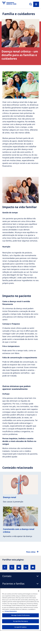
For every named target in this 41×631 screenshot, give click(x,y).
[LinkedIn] (25, 567)
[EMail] (32, 567)
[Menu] (36, 4)
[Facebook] (4, 567)
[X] (11, 567)
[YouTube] (18, 567)
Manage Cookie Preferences (20, 615)
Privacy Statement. (11, 611)
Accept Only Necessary (20, 621)
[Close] (38, 591)
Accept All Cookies (20, 627)
